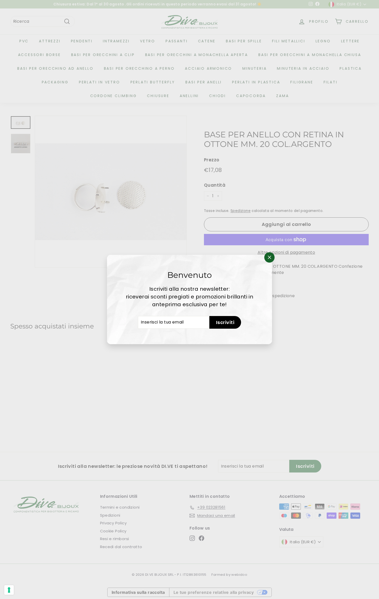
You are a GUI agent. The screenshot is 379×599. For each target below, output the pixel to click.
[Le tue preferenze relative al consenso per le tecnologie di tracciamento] (9, 590)
